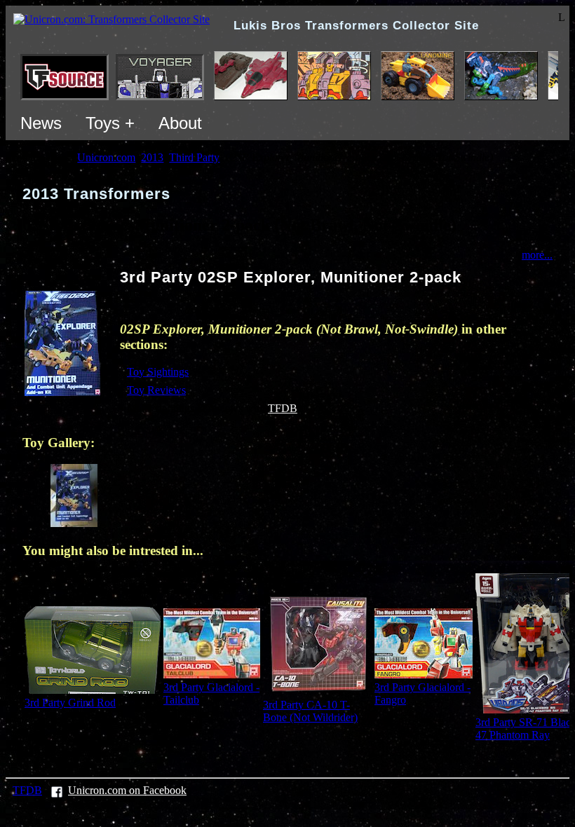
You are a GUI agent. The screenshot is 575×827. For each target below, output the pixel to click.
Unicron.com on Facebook (127, 790)
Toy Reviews (156, 390)
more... (537, 255)
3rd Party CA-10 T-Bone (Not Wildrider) (310, 711)
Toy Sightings (158, 372)
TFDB (282, 408)
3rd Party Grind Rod (70, 703)
